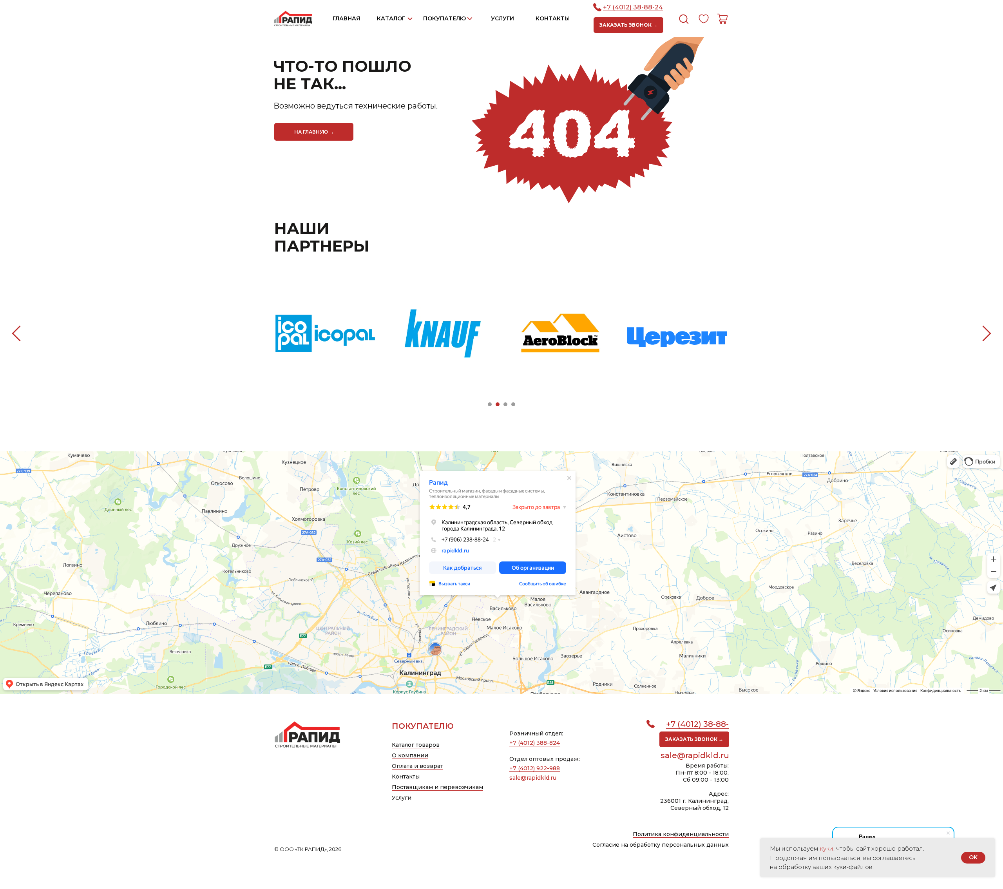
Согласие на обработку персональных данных (660, 844)
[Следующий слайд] (986, 333)
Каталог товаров (416, 744)
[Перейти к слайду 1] (490, 404)
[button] (628, 25)
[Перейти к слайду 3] (505, 404)
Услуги (401, 797)
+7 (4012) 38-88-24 (633, 7)
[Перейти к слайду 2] (498, 404)
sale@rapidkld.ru (695, 755)
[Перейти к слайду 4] (513, 404)
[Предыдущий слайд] (16, 333)
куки (826, 848)
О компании (410, 755)
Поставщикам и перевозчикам (437, 787)
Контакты (406, 776)
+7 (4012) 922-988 (534, 768)
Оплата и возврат (417, 766)
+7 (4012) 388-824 (534, 742)
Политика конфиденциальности (681, 834)
